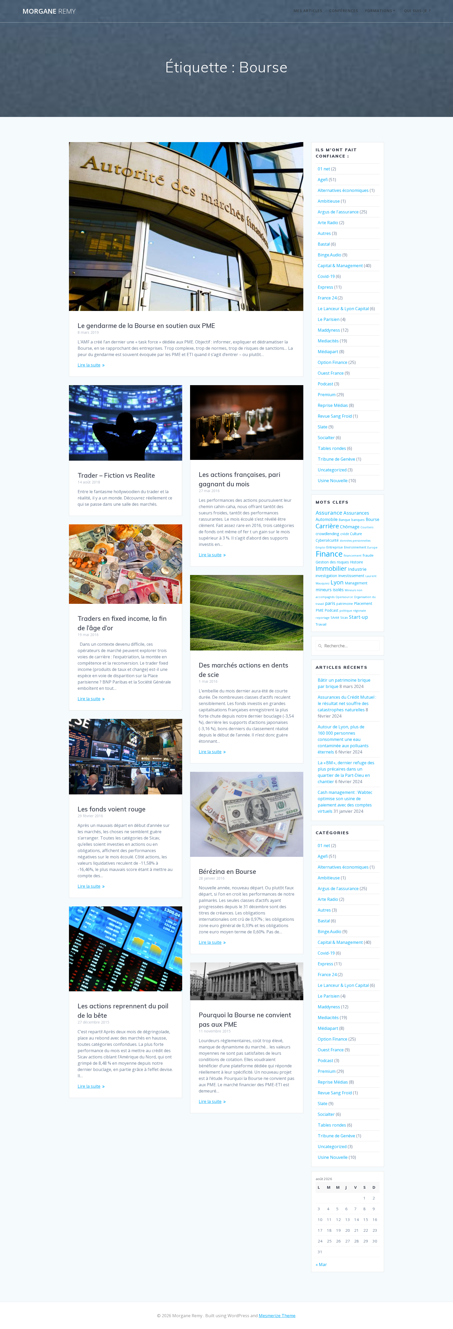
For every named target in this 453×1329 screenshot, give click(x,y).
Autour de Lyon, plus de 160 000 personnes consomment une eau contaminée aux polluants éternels (343, 739)
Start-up (358, 617)
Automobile (327, 519)
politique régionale (352, 610)
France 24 (327, 298)
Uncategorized (332, 470)
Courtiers (366, 527)
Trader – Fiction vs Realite (116, 475)
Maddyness (329, 330)
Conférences (343, 10)
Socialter (326, 437)
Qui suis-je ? (417, 10)
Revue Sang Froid (335, 416)
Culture (356, 533)
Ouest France (331, 373)
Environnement (355, 547)
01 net (324, 169)
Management (356, 582)
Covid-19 (326, 276)
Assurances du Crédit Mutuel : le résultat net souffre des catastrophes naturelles (347, 703)
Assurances (356, 512)
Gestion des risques (332, 561)
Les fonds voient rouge (111, 809)
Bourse (372, 519)
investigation (326, 575)
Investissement (351, 575)
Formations (378, 10)
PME (319, 610)
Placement (363, 603)
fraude (368, 555)
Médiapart (328, 351)
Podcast (325, 384)
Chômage (349, 527)
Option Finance (332, 362)
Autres (324, 233)
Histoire (356, 561)
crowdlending (327, 533)
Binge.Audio (329, 255)
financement (353, 555)
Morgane (49, 11)
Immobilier (331, 568)
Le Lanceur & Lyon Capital (343, 308)
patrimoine (344, 603)
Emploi (320, 547)
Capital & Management (340, 265)
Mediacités (328, 341)
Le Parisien (328, 319)
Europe (372, 547)
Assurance (329, 512)
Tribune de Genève (336, 459)
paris (330, 603)
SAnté (335, 617)
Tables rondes (332, 448)
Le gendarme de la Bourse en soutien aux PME (146, 326)
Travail (321, 624)
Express (325, 287)
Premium (327, 394)
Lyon (337, 582)
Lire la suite (89, 365)
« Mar (321, 1264)
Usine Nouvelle (333, 480)
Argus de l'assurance (338, 212)
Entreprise (334, 547)
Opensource (344, 597)
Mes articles (308, 10)
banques (358, 520)
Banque (344, 520)
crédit (344, 534)
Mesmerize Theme (277, 1316)
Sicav (344, 617)
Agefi (323, 179)
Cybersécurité (327, 540)
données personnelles (355, 540)
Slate (322, 427)
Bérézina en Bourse (227, 871)
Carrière (327, 525)
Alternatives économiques (343, 190)
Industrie (357, 569)
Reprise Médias (333, 405)
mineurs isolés (330, 590)
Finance (329, 553)
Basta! (324, 244)
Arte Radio (328, 222)
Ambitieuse (329, 201)
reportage (323, 618)
